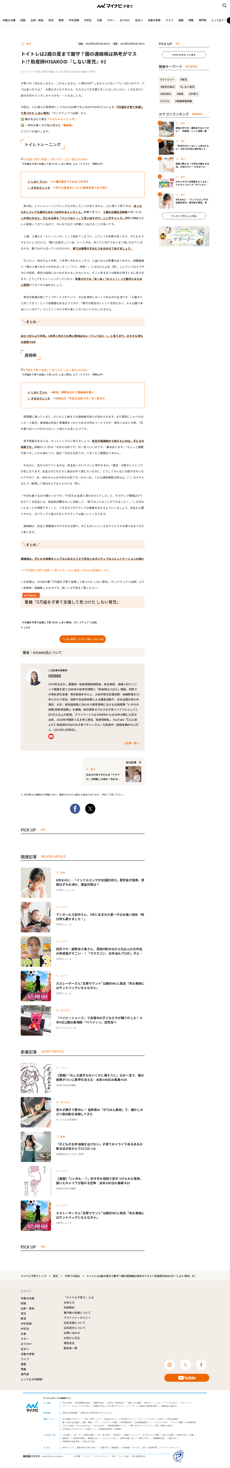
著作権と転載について (77, 1312)
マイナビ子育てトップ (33, 1276)
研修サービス (68, 1447)
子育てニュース (66, 890)
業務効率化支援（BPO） (87, 1447)
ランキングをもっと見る (184, 216)
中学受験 (74, 20)
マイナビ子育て (161, 1422)
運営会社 (69, 1343)
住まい (139, 20)
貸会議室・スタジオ (130, 1447)
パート (65, 1406)
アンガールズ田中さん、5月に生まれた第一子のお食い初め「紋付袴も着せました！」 (100, 916)
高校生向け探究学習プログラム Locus (96, 1412)
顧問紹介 (66, 1438)
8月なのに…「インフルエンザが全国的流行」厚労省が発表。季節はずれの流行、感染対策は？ (100, 882)
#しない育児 (62, 71)
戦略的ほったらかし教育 (71, 1154)
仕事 (99, 20)
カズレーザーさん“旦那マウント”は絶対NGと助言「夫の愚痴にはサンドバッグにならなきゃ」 (100, 985)
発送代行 (104, 1447)
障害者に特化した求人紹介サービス (108, 1406)
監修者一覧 (70, 1348)
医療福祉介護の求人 (169, 1406)
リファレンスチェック (169, 1447)
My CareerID (99, 1425)
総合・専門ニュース (92, 1419)
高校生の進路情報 (69, 1412)
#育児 (38, 71)
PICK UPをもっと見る (184, 54)
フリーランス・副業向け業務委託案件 (142, 1406)
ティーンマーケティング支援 (151, 1419)
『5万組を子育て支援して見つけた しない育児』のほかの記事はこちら (66, 570)
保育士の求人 (144, 1438)
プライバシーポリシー (77, 1318)
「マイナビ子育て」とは (79, 1297)
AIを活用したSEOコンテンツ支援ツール (78, 1428)
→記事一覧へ (131, 743)
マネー (111, 20)
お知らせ (69, 1302)
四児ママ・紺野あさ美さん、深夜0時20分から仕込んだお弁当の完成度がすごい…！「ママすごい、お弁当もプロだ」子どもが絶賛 (99, 951)
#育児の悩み (48, 71)
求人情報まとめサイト (71, 1419)
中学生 (88, 20)
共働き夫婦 (9, 20)
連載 (180, 20)
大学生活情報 (171, 1419)
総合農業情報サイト (143, 1422)
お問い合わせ (72, 1333)
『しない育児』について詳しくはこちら (82, 639)
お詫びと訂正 (72, 1338)
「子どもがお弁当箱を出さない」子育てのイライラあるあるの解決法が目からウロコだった (99, 1146)
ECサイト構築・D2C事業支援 (183, 1422)
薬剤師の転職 (78, 1438)
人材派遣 (66, 1434)
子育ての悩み (72, 1276)
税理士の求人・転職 (185, 1434)
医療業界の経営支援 (70, 1441)
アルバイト (185, 1402)
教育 (61, 20)
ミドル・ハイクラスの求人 (166, 1402)
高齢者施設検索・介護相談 (110, 1428)
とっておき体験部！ (68, 1119)
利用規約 (69, 1307)
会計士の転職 (167, 1434)
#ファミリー (27, 71)
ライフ (169, 20)
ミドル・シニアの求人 (80, 1406)
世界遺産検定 (126, 1422)
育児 (50, 20)
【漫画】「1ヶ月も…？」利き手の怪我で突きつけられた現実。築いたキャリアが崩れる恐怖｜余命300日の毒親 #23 (99, 1180)
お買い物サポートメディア (140, 1425)
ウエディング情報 (110, 1422)
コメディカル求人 (109, 1438)
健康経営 (115, 1447)
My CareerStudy (84, 1425)
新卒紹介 (117, 1434)
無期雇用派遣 (158, 1438)
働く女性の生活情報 (70, 1422)
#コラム (165, 101)
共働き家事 (154, 20)
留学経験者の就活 (82, 1402)
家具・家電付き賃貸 (163, 1425)
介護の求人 (172, 1438)
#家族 (83, 71)
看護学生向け (98, 1402)
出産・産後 (36, 20)
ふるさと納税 (68, 1425)
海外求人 (148, 1402)
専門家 (202, 20)
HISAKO (54, 675)
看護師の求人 (93, 1438)
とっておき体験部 (32, 1379)
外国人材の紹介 (89, 1441)
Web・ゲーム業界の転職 (83, 1434)
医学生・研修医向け (116, 1402)
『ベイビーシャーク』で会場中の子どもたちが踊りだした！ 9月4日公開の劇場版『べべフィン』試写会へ (99, 1020)
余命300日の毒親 (67, 1085)
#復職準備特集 (183, 101)
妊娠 (22, 20)
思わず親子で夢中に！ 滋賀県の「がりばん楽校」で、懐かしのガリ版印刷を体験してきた (99, 1111)
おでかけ (125, 20)
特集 (190, 20)
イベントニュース (67, 1027)
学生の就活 (67, 1402)
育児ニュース (65, 924)
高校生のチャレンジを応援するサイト (120, 1419)
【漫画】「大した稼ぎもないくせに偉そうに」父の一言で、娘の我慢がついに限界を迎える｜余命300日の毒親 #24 (100, 1077)
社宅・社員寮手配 (149, 1447)
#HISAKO (75, 71)
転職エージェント (131, 1434)
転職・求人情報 (134, 1402)
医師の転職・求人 (127, 1438)
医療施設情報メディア (117, 1425)
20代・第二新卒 (103, 1434)
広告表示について (75, 1328)
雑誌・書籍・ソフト (91, 1422)
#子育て (91, 71)
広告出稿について (75, 1323)
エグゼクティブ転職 (150, 1434)
